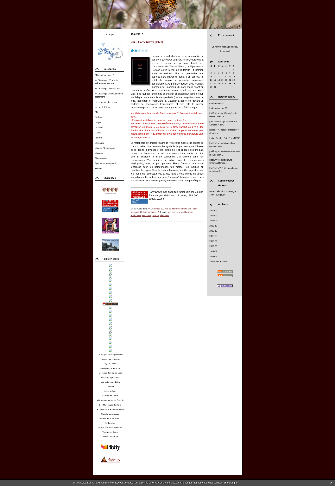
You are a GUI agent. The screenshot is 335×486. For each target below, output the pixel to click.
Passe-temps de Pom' (110, 368)
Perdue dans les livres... (110, 418)
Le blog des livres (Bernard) (110, 355)
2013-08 (213, 210)
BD (96, 112)
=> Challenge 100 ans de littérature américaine (169, 209)
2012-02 (213, 251)
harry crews (177, 212)
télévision (164, 215)
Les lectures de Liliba (110, 382)
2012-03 (213, 246)
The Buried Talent (110, 432)
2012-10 (213, 231)
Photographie (101, 158)
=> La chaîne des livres (106, 102)
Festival (98, 138)
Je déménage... (216, 103)
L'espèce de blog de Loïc (110, 373)
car (169, 212)
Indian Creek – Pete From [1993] (224, 138)
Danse (98, 132)
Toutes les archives (218, 261)
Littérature (99, 143)
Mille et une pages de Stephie (110, 400)
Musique (99, 153)
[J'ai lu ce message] (331, 482)
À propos (110, 34)
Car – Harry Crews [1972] (147, 42)
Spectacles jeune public (106, 163)
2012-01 (213, 256)
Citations (99, 127)
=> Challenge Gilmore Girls (107, 88)
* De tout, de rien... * (104, 75)
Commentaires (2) (151, 212)
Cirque (98, 122)
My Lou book (110, 364)
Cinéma (98, 117)
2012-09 (213, 236)
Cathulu (110, 387)
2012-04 (213, 241)
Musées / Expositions (105, 148)
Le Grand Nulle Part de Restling (110, 409)
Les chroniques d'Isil (110, 377)
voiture (156, 215)
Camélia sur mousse (110, 414)
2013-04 (213, 215)
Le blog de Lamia (110, 396)
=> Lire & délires (102, 107)
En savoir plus (231, 482)
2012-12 (213, 226)
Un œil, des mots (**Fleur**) (110, 427)
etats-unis (146, 215)
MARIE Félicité (216, 191)
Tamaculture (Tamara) (110, 359)
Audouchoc (110, 423)
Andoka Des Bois (110, 437)
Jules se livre (110, 391)
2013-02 (213, 220)
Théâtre (98, 168)
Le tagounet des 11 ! (218, 108)
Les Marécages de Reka (110, 405)
